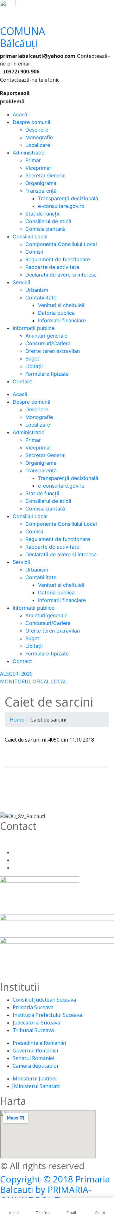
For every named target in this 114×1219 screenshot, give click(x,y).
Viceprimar (38, 168)
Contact (22, 381)
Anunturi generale (46, 335)
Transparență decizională (68, 198)
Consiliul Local (30, 236)
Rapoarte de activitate (52, 267)
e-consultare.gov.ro (61, 206)
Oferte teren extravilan (52, 351)
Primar (33, 160)
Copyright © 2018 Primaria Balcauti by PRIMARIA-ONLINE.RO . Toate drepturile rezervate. (55, 1195)
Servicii (21, 282)
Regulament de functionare (57, 259)
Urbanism (36, 290)
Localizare (37, 145)
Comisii (34, 252)
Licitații (34, 366)
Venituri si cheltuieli (61, 305)
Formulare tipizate (47, 374)
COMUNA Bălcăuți (22, 37)
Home (17, 719)
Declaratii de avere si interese (61, 274)
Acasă (20, 114)
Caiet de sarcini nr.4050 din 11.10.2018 (49, 739)
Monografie (39, 137)
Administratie (28, 152)
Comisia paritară (45, 229)
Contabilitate (40, 297)
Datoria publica (56, 313)
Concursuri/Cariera (48, 343)
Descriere (36, 130)
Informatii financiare (62, 320)
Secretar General (45, 175)
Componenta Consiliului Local (61, 244)
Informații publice (33, 328)
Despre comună (31, 122)
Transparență (41, 191)
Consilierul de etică (48, 221)
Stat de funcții (42, 213)
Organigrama (40, 183)
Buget (32, 358)
